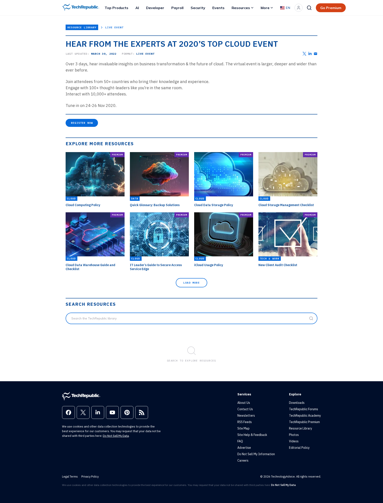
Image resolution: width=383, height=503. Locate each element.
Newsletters (246, 416)
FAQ (240, 441)
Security (198, 8)
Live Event (114, 27)
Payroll (177, 8)
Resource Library (81, 27)
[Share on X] (304, 54)
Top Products (116, 8)
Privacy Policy (90, 476)
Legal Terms (70, 476)
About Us (243, 403)
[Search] (309, 8)
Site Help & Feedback (252, 435)
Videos (294, 441)
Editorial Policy (299, 448)
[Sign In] (299, 8)
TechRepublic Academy (305, 416)
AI (137, 8)
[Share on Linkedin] (310, 54)
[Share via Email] (315, 54)
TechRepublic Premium (304, 422)
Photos (294, 435)
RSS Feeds (244, 422)
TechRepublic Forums (303, 409)
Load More (191, 282)
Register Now (82, 122)
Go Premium (330, 8)
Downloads (297, 403)
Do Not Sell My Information (256, 454)
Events (218, 8)
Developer (155, 8)
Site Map (243, 428)
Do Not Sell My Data (116, 436)
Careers (242, 460)
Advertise (244, 448)
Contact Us (245, 409)
